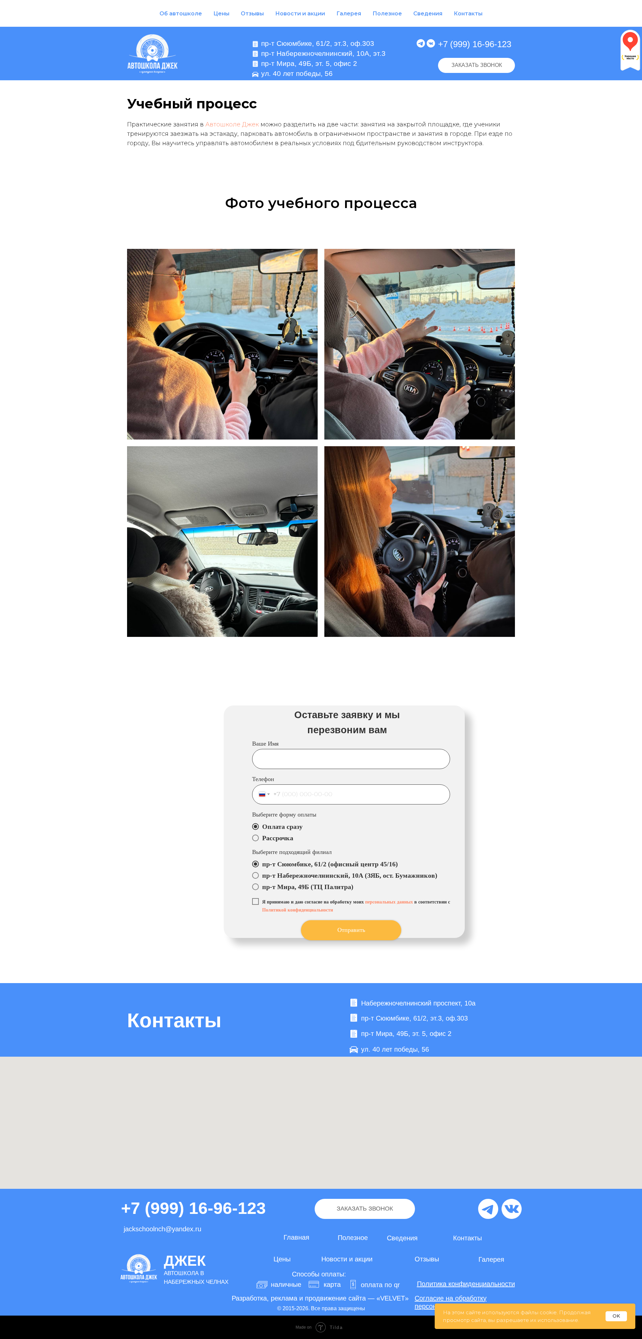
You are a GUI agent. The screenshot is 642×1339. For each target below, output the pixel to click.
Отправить (351, 930)
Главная (296, 1237)
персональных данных (389, 901)
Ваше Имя (265, 743)
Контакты (468, 13)
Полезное (387, 13)
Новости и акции (300, 13)
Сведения (427, 13)
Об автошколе (180, 13)
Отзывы (252, 13)
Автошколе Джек (232, 124)
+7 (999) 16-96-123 (474, 44)
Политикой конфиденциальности (297, 910)
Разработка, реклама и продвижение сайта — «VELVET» (320, 1298)
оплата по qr (380, 1284)
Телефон (263, 779)
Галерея (348, 13)
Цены (221, 13)
